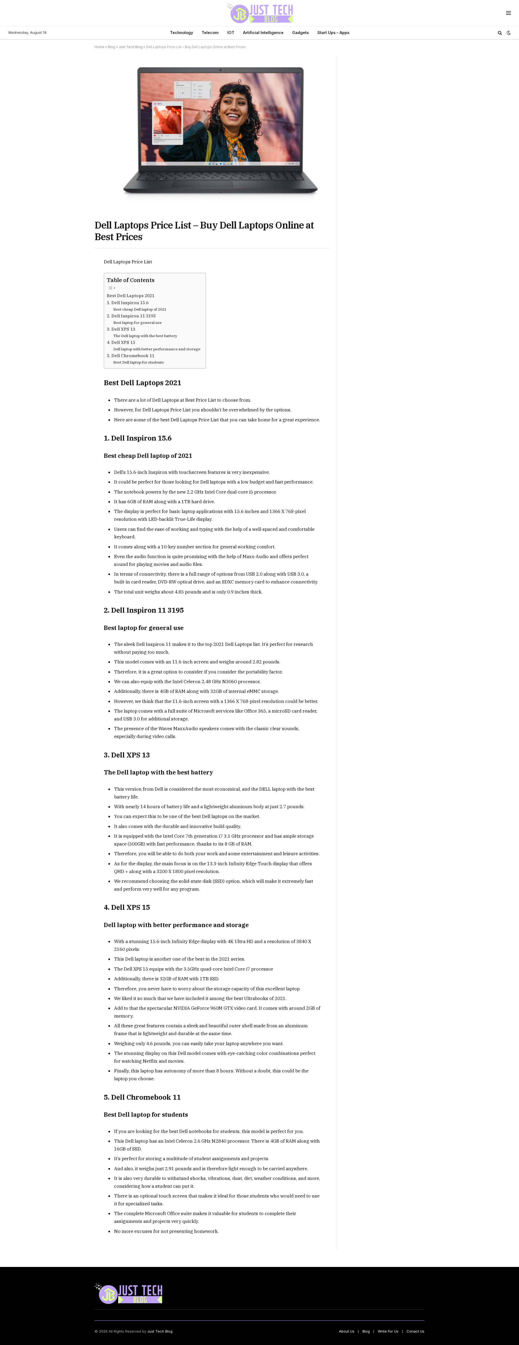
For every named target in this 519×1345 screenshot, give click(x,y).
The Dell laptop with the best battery (145, 335)
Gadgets (300, 32)
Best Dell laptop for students (138, 362)
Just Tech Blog (130, 47)
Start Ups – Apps (333, 32)
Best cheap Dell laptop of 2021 (140, 309)
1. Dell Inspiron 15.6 (127, 302)
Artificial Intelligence (263, 32)
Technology (181, 32)
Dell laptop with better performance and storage (156, 349)
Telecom (210, 32)
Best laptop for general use (137, 322)
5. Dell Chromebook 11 (130, 355)
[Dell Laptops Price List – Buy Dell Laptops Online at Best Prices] (212, 134)
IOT (230, 32)
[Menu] (508, 13)
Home (99, 47)
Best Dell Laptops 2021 (130, 295)
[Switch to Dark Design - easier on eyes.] (508, 33)
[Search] (500, 33)
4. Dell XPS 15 (121, 342)
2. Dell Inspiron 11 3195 (131, 315)
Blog (111, 47)
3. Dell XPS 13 (121, 329)
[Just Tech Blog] (259, 13)
